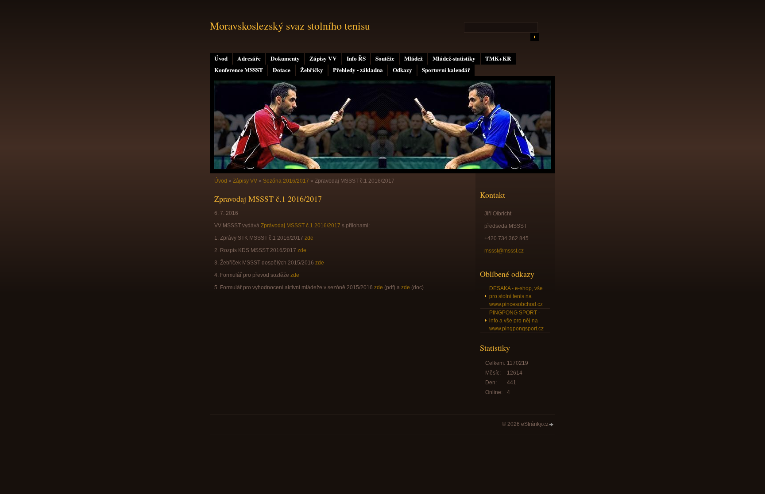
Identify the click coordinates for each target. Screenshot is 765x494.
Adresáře (249, 58)
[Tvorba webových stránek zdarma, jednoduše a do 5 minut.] (552, 425)
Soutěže (384, 58)
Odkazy (402, 69)
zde (309, 238)
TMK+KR (498, 58)
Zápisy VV (323, 58)
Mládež (413, 58)
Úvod (221, 58)
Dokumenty (285, 58)
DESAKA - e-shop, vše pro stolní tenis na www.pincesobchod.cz (516, 296)
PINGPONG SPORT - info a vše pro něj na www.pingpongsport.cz (516, 321)
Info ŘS (356, 58)
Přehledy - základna (358, 69)
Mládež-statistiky (454, 58)
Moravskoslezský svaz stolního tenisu (290, 26)
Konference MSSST (238, 69)
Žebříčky (311, 69)
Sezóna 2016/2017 (286, 181)
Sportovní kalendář (446, 69)
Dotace (281, 69)
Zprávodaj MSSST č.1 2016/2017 (300, 225)
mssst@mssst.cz (504, 251)
